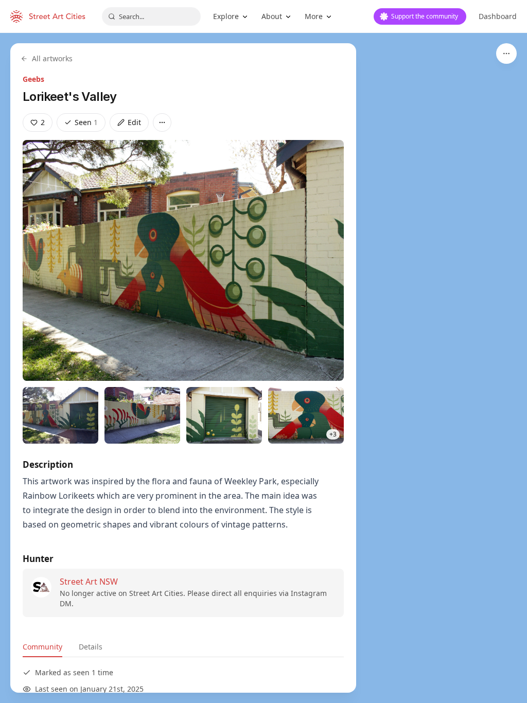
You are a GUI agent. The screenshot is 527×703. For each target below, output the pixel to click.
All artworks (52, 58)
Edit (134, 122)
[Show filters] (506, 53)
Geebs (33, 79)
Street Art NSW (89, 581)
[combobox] (151, 16)
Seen (86, 122)
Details (90, 647)
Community (42, 647)
